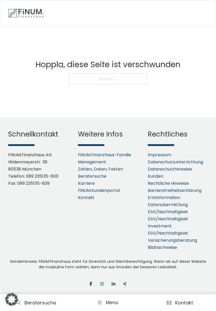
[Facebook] (91, 284)
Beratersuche (92, 176)
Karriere (86, 183)
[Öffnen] (108, 302)
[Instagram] (102, 284)
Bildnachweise (162, 247)
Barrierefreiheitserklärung (175, 190)
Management (92, 162)
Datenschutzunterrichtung (175, 162)
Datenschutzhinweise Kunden (170, 172)
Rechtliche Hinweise (168, 183)
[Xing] (124, 284)
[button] (11, 299)
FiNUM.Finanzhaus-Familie (104, 155)
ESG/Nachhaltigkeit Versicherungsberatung (172, 236)
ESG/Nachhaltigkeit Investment (168, 222)
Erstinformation (164, 198)
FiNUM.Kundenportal (99, 190)
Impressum (159, 155)
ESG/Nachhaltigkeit (168, 212)
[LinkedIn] (113, 284)
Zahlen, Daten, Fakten (100, 169)
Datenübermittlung (168, 205)
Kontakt (86, 198)
